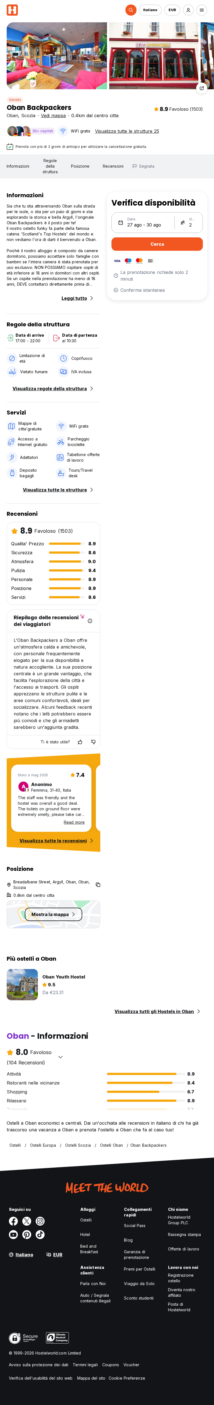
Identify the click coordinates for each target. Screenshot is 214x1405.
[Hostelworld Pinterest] (26, 1234)
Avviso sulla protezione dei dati (38, 1364)
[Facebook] (13, 1221)
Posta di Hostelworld (179, 1307)
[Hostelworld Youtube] (13, 1234)
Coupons (110, 1364)
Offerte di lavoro (184, 1249)
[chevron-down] (60, 1057)
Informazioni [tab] (18, 166)
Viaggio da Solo (139, 1283)
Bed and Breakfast (89, 1249)
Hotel (85, 1234)
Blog (128, 1240)
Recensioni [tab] (113, 166)
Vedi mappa (53, 115)
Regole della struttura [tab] (50, 166)
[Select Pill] (131, 10)
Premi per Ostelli (139, 1269)
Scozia (28, 115)
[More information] (90, 621)
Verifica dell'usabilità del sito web (41, 1378)
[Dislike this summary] (93, 742)
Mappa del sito (91, 1378)
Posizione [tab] (80, 166)
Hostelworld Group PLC (179, 1220)
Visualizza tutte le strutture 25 (127, 131)
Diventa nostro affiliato (181, 1292)
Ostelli (86, 1220)
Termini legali (85, 1364)
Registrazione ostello (181, 1278)
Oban (12, 115)
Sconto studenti (139, 1298)
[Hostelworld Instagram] (40, 1221)
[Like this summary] (80, 742)
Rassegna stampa (184, 1234)
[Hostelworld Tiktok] (40, 1234)
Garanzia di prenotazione (136, 1254)
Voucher (131, 1364)
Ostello (15, 100)
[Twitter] (26, 1221)
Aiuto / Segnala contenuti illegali (95, 1298)
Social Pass (134, 1225)
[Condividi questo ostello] (201, 88)
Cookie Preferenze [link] (127, 1378)
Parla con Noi (93, 1283)
